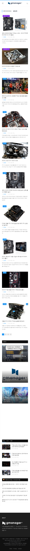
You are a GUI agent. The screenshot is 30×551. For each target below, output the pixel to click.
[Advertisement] (15, 421)
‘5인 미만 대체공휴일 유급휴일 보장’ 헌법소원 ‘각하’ (14, 488)
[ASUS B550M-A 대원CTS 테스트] (15, 56)
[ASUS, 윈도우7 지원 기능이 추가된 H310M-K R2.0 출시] (15, 247)
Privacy (15, 548)
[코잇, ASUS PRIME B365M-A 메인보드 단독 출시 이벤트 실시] (15, 180)
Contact (20, 548)
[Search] (27, 3)
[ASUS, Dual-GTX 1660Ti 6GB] (15, 151)
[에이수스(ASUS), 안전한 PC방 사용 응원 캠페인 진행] (15, 86)
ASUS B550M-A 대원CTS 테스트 (11, 66)
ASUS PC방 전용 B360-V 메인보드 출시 (13, 290)
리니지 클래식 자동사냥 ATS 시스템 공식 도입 (19, 462)
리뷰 (11, 440)
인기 (8, 440)
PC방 (5, 78)
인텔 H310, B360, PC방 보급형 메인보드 (13, 321)
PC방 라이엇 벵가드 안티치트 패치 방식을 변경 (20, 454)
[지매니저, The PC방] (15, 3)
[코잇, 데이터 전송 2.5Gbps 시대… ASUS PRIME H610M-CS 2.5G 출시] (15, 23)
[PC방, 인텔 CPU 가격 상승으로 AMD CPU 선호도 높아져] (15, 213)
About (11, 548)
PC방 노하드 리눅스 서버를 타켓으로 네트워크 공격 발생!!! (20, 445)
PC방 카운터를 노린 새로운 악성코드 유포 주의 (20, 471)
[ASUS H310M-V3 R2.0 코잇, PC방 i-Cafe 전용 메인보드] (15, 119)
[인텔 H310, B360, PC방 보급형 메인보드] (15, 311)
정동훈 (4, 37)
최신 (4, 440)
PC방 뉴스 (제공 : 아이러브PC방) (12, 479)
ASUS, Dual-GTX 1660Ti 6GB (10, 160)
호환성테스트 (6, 15)
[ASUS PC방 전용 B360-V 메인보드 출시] (15, 280)
